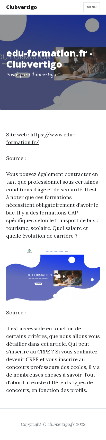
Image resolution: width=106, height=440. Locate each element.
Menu (91, 7)
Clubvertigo (21, 7)
